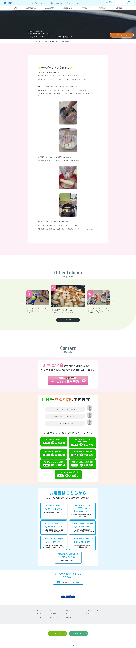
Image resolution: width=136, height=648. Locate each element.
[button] (22, 303)
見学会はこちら (121, 35)
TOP (30, 41)
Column (36, 41)
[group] (37, 302)
